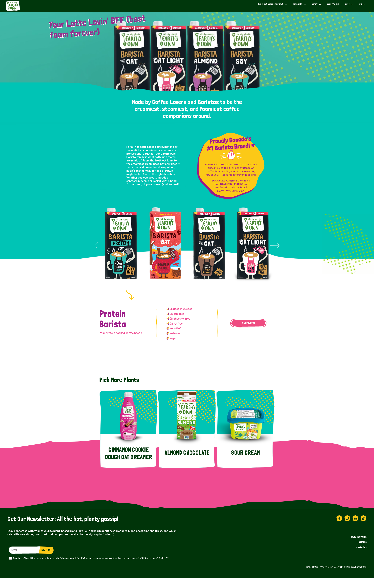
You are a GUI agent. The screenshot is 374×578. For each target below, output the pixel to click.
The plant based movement (270, 5)
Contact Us (361, 548)
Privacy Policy (327, 567)
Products (297, 5)
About (314, 5)
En (360, 5)
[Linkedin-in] (355, 518)
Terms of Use (312, 567)
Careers (363, 542)
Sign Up (46, 550)
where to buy (333, 5)
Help (347, 5)
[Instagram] (347, 518)
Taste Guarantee (359, 537)
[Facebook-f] (339, 518)
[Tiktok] (363, 518)
